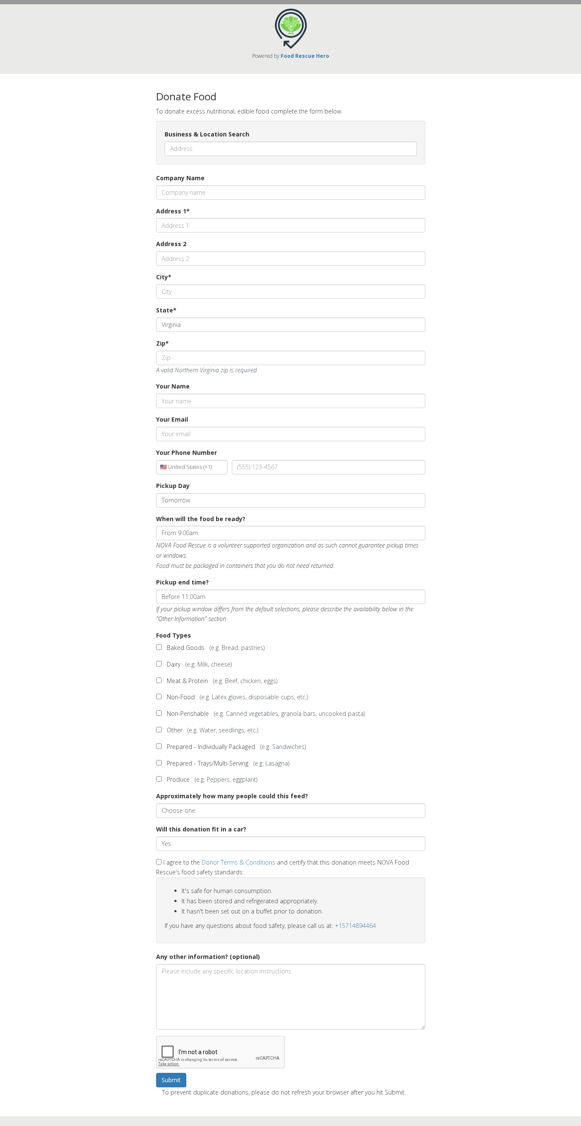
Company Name (180, 178)
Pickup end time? (182, 582)
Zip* (162, 343)
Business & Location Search (207, 134)
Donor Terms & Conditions (238, 862)
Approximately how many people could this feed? (232, 796)
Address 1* (173, 211)
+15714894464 (355, 926)
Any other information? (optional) (208, 957)
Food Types (173, 635)
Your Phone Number (186, 452)
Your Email (172, 419)
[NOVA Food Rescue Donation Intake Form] (291, 28)
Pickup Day (173, 486)
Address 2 (171, 244)
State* (166, 310)
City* (163, 277)
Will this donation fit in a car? (201, 829)
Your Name (173, 386)
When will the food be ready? (200, 519)
